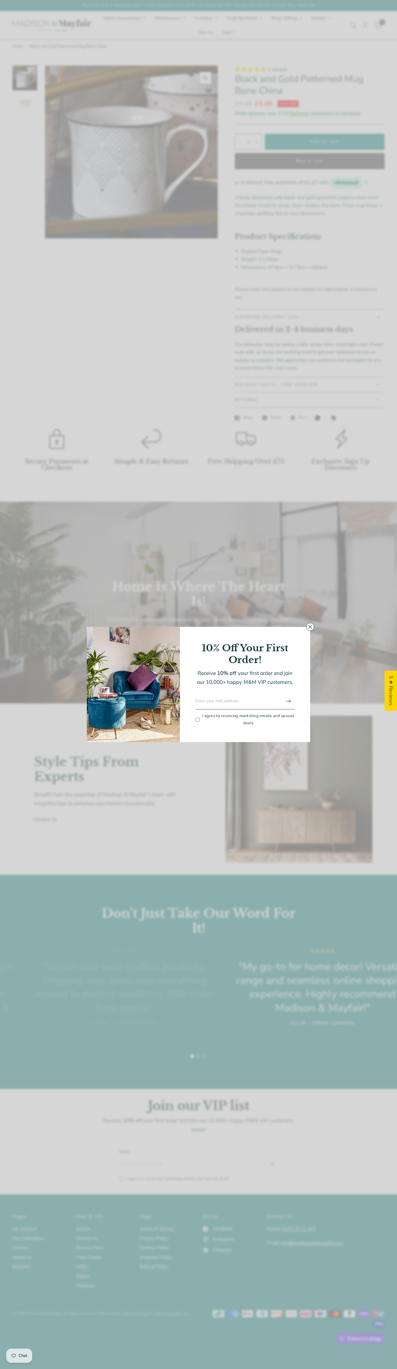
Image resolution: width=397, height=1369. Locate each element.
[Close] (310, 627)
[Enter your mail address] (288, 701)
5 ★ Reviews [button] (391, 690)
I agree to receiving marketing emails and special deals (248, 719)
